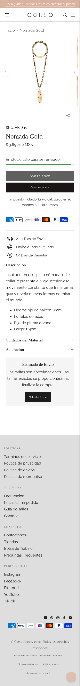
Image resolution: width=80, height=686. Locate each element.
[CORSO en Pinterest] (51, 618)
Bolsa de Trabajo (18, 548)
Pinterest (11, 588)
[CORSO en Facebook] (45, 618)
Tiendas (11, 542)
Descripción (16, 265)
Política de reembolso (23, 476)
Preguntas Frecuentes (23, 555)
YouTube (11, 594)
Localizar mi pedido (21, 502)
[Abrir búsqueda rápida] (65, 14)
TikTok (9, 601)
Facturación (14, 496)
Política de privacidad (22, 463)
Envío (42, 199)
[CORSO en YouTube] (70, 618)
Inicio (10, 30)
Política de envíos (19, 470)
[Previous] (6, 72)
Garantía (11, 516)
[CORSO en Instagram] (57, 618)
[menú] (7, 14)
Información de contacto (38, 673)
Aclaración (15, 349)
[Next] (74, 72)
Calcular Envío (38, 397)
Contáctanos (15, 535)
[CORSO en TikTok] (64, 618)
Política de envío (50, 664)
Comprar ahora (40, 187)
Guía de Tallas (16, 509)
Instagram (12, 574)
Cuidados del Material (24, 340)
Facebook (12, 581)
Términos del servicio (22, 456)
